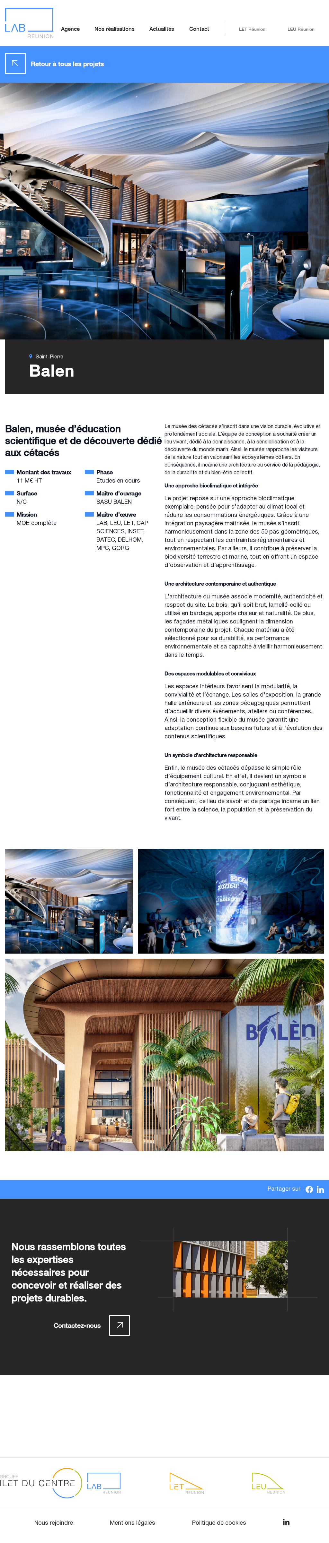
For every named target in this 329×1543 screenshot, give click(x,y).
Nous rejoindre (53, 1523)
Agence (70, 29)
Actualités (161, 29)
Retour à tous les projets (67, 63)
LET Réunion (252, 29)
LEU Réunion (301, 29)
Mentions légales (132, 1523)
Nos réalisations (114, 29)
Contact (199, 29)
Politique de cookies (219, 1523)
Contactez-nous (77, 1325)
